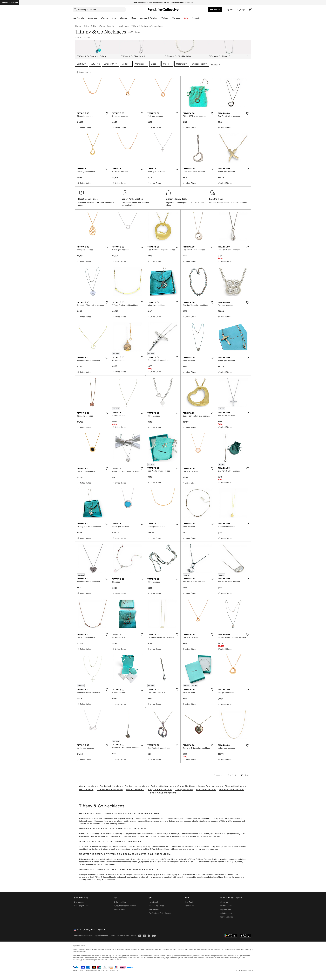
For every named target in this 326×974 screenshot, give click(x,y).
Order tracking (119, 902)
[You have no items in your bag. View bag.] (251, 9)
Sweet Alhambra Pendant (163, 792)
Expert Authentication (132, 198)
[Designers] (99, 18)
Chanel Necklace (186, 786)
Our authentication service (124, 905)
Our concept (79, 902)
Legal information (101, 935)
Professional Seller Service (160, 913)
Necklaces (123, 25)
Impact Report (226, 909)
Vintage (164, 18)
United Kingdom (84, 970)
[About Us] (202, 18)
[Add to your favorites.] (106, 113)
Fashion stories (226, 917)
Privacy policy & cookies (126, 935)
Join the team (226, 913)
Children (123, 18)
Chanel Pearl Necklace (209, 786)
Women (104, 18)
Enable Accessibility (9, 2)
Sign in (229, 9)
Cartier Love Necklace (136, 786)
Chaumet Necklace (234, 786)
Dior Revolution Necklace (110, 789)
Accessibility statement (83, 935)
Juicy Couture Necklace (160, 789)
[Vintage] (170, 18)
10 (242, 775)
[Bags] (138, 18)
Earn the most (216, 198)
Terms (112, 935)
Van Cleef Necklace (206, 789)
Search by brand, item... (88, 9)
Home (78, 25)
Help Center (190, 902)
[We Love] (182, 18)
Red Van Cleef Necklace (231, 789)
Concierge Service (82, 905)
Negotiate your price (88, 198)
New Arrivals (78, 18)
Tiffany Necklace (184, 789)
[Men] (118, 18)
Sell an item (215, 9)
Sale (186, 18)
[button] (251, 9)
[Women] (110, 18)
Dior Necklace (86, 789)
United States (95, 970)
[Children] (129, 18)
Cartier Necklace (87, 786)
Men (114, 18)
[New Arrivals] (86, 18)
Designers (92, 18)
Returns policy (119, 909)
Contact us (189, 905)
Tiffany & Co (90, 25)
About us (224, 902)
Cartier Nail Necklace (110, 786)
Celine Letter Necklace (162, 786)
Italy (117, 970)
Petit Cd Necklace (135, 789)
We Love (176, 18)
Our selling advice (156, 905)
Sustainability (226, 905)
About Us (196, 18)
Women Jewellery (107, 25)
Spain (112, 970)
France (75, 970)
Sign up (241, 9)
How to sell (153, 902)
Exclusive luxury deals (176, 198)
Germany (105, 970)
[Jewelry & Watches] (159, 18)
